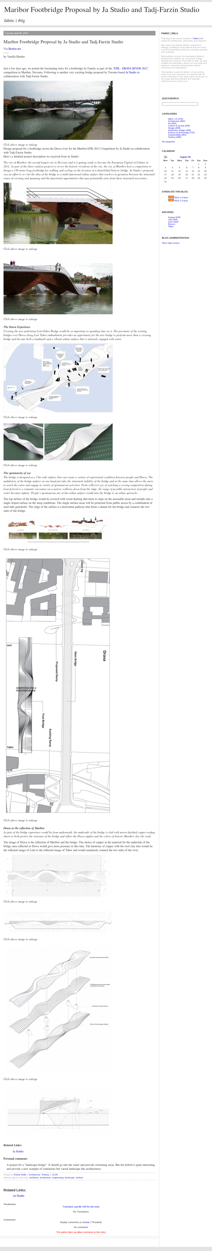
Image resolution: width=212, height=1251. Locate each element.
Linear (86, 1222)
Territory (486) (174, 137)
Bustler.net (14, 49)
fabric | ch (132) (175, 119)
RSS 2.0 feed (181, 201)
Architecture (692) (176, 121)
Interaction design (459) (179, 130)
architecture (45, 1177)
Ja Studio (131, 72)
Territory (45, 1175)
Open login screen (170, 243)
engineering (58, 1177)
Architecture (34, 1175)
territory (79, 1177)
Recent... (172, 224)
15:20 (55, 1175)
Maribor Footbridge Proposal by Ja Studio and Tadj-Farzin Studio (101, 9)
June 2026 (173, 222)
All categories (168, 141)
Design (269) (174, 128)
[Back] (165, 157)
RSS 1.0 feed (181, 197)
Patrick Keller (20, 1175)
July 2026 (172, 219)
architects (34, 1177)
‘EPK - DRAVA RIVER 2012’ (131, 68)
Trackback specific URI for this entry (81, 1206)
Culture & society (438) (179, 126)
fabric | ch (198, 38)
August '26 (185, 157)
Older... (171, 226)
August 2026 (174, 217)
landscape (70, 1177)
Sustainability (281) (177, 135)
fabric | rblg (14, 20)
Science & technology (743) (181, 132)
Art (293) (172, 123)
